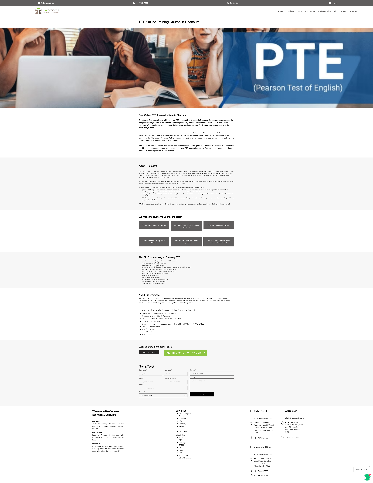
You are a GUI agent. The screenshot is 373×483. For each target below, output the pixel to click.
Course (141, 391)
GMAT (181, 450)
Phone (141, 378)
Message (192, 377)
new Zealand (184, 431)
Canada (182, 416)
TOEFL (181, 445)
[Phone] (252, 437)
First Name (142, 370)
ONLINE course (185, 458)
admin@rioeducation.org (263, 418)
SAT (180, 453)
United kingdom (185, 413)
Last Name (168, 370)
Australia (182, 418)
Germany (182, 424)
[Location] (252, 423)
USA (180, 421)
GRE (181, 447)
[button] (299, 11)
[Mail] (252, 411)
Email (140, 384)
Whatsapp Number (170, 378)
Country (192, 370)
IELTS (181, 437)
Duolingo (182, 442)
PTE (180, 440)
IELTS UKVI (183, 455)
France (181, 429)
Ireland (181, 426)
